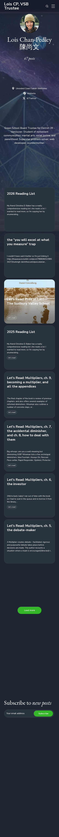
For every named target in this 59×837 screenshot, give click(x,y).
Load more (29, 610)
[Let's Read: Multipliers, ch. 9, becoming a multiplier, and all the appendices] (29, 395)
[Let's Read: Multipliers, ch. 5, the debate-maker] (29, 541)
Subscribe (43, 713)
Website (31, 93)
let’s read (11, 318)
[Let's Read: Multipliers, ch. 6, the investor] (29, 495)
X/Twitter (31, 98)
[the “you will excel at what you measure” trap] (29, 255)
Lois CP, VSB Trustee (16, 6)
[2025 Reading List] (29, 347)
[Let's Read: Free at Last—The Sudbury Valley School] (29, 301)
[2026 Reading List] (29, 209)
